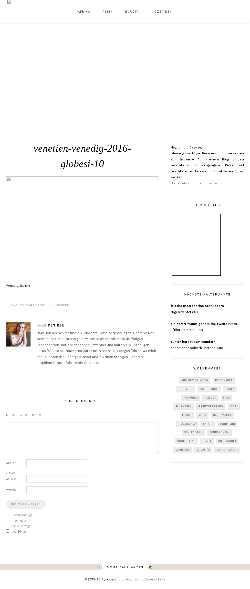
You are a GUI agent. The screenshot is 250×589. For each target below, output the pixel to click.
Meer (202, 415)
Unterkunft (227, 441)
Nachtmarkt (222, 415)
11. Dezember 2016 (30, 305)
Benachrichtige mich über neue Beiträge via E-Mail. (22, 523)
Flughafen (184, 406)
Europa (132, 11)
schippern (227, 423)
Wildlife (203, 449)
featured (191, 397)
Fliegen (210, 397)
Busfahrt (186, 389)
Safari (208, 423)
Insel (234, 406)
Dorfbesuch (209, 389)
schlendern (193, 432)
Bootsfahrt (223, 380)
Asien (108, 11)
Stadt (207, 441)
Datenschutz (154, 579)
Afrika (84, 11)
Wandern (183, 449)
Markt (187, 415)
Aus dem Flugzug (194, 380)
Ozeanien (163, 11)
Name (11, 463)
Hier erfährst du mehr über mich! (196, 183)
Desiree (62, 305)
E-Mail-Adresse (12, 476)
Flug (226, 397)
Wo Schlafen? (227, 449)
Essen (230, 389)
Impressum (127, 579)
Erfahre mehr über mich (81, 363)
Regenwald (187, 423)
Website (11, 490)
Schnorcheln (219, 432)
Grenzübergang (210, 406)
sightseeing (186, 441)
